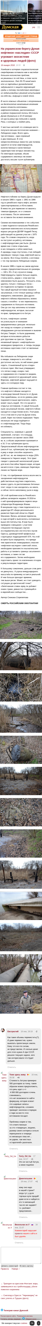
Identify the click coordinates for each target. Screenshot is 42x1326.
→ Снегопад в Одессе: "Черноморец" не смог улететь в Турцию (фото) (19, 1296)
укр (33, 27)
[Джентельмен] (10, 1178)
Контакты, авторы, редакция (11, 1319)
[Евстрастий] (3, 1031)
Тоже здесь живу (17, 1075)
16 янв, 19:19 (27, 1031)
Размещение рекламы (25, 1316)
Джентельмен (25, 1178)
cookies (24, 1323)
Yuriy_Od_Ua (25, 1156)
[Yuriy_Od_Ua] (10, 1156)
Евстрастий (12, 1031)
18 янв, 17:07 (27, 1181)
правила (18, 1233)
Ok (32, 1323)
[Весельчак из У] (6, 1227)
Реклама (21, 44)
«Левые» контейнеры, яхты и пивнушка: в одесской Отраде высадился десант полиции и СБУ (13, 19)
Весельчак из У (22, 1225)
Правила (5, 1269)
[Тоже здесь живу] (4, 1080)
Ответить (11, 1067)
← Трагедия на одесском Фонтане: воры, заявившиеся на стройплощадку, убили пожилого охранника (19, 1286)
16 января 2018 (8, 65)
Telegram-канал (31, 1319)
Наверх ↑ (16, 1269)
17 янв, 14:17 (27, 1157)
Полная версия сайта (8, 1316)
